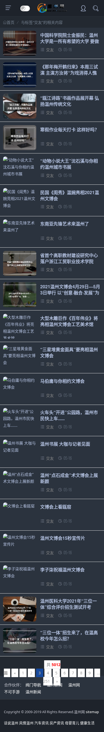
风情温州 (26, 723)
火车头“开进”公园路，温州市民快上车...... (69, 415)
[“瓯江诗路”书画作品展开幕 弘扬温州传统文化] (19, 108)
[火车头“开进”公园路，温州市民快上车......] (19, 418)
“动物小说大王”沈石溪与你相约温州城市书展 (69, 164)
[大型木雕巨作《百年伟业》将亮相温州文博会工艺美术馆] (19, 328)
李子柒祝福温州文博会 (62, 569)
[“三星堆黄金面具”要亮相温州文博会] (19, 355)
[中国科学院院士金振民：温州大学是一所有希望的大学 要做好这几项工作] (19, 45)
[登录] (83, 9)
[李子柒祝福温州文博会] (19, 572)
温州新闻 (54, 684)
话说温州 (11, 723)
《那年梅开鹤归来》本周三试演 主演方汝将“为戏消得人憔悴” (69, 72)
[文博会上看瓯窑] (19, 505)
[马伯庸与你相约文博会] (19, 384)
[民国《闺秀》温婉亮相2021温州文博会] (19, 198)
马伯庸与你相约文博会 (62, 381)
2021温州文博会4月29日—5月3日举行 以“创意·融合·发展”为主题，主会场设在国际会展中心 (70, 295)
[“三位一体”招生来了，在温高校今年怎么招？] (19, 642)
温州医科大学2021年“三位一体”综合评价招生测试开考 (68, 604)
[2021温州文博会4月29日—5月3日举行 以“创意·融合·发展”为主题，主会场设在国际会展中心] (19, 296)
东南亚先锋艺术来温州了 (64, 223)
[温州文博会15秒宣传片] (19, 541)
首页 (10, 22)
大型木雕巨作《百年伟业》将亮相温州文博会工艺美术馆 (69, 321)
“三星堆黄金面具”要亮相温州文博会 (69, 352)
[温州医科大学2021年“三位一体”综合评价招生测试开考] (19, 611)
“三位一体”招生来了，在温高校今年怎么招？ (69, 635)
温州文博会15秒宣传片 (62, 538)
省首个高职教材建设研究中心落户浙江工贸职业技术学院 (69, 258)
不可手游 (12, 691)
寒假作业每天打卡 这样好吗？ (69, 129)
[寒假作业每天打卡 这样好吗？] (19, 139)
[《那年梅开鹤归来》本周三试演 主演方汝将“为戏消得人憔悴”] (19, 76)
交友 (50, 49)
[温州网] (52, 11)
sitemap (92, 712)
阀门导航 (33, 684)
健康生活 (87, 723)
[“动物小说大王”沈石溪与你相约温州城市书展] (19, 167)
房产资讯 (57, 723)
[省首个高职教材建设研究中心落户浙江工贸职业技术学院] (19, 265)
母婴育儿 (72, 723)
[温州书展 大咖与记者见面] (19, 446)
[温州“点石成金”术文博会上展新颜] (19, 478)
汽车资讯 (41, 723)
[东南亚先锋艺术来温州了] (19, 226)
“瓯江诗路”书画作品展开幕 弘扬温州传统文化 (69, 101)
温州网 (74, 684)
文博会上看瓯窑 (55, 507)
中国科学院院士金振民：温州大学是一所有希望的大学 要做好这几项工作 (69, 41)
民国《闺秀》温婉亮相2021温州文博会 (69, 195)
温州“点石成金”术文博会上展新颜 (69, 478)
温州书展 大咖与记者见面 (65, 444)
